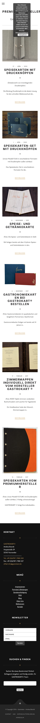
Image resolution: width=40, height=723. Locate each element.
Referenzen (20, 604)
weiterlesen (20, 102)
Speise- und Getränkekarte (20, 225)
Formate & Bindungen (20, 590)
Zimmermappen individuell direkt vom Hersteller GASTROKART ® (20, 384)
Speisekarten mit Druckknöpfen (20, 71)
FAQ (20, 595)
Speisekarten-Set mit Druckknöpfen (20, 147)
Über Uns (20, 601)
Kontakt (20, 607)
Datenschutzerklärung (26, 714)
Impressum (20, 717)
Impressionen (20, 587)
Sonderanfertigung (20, 592)
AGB (14, 714)
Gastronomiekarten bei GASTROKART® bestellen (20, 299)
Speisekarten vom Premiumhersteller (20, 484)
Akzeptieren (23, 35)
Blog (20, 598)
